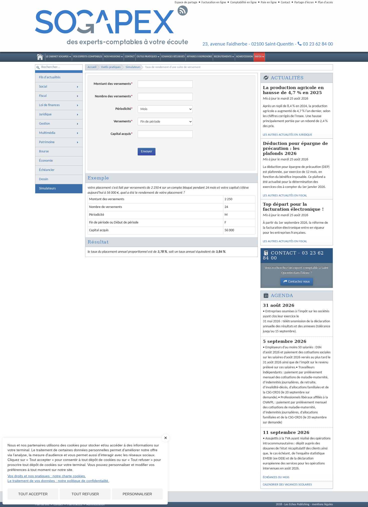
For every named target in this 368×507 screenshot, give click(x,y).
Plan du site (42, 504)
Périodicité (123, 109)
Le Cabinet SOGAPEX (57, 56)
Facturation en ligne (214, 2)
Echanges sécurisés (173, 56)
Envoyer (146, 151)
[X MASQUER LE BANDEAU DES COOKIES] (165, 440)
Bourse (44, 151)
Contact (285, 2)
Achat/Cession (244, 56)
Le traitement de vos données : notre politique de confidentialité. (58, 481)
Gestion (44, 124)
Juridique (45, 114)
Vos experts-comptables (87, 56)
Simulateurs (47, 188)
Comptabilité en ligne (243, 2)
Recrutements (223, 56)
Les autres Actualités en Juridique (287, 134)
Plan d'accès (325, 2)
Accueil (40, 57)
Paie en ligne (269, 2)
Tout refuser (85, 494)
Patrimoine (47, 142)
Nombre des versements (113, 96)
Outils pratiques (147, 56)
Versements (122, 121)
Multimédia (47, 133)
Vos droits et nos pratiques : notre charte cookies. (47, 476)
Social (43, 87)
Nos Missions (112, 56)
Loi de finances (49, 105)
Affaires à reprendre (199, 56)
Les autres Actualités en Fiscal (285, 195)
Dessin (43, 179)
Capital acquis (121, 134)
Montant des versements (112, 84)
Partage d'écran (304, 2)
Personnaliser (137, 494)
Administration (95, 504)
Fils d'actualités (49, 77)
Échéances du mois (276, 477)
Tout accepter (33, 494)
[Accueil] (112, 26)
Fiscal (43, 96)
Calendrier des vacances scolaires (287, 484)
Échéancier (47, 170)
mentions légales (322, 504)
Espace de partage (186, 2)
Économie (46, 161)
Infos (258, 56)
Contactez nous (299, 282)
